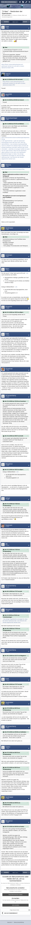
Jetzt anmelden (15, 905)
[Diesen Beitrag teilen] (28, 28)
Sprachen (9, 922)
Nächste (25, 21)
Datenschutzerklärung (19, 922)
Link (27, 273)
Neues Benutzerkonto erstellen (15, 894)
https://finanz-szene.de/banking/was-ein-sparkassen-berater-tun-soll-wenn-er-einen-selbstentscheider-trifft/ (12, 66)
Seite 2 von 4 (16, 21)
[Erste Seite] (2, 22)
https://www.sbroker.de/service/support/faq (12, 169)
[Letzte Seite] (29, 22)
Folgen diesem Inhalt (14, 910)
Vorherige (6, 21)
